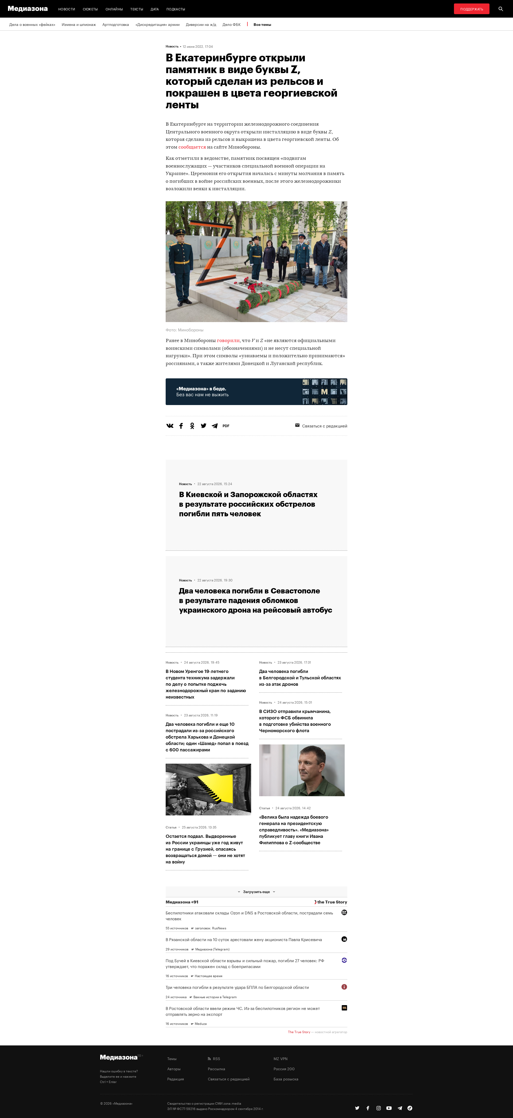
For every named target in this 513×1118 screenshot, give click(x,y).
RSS (215, 1058)
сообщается (192, 147)
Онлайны (114, 8)
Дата (155, 8)
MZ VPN (280, 1058)
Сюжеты (90, 8)
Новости (66, 8)
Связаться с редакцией (324, 425)
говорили (228, 341)
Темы (172, 1058)
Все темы (262, 24)
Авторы (174, 1068)
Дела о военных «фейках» (32, 24)
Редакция (175, 1078)
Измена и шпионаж (79, 24)
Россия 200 (284, 1068)
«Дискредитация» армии (157, 24)
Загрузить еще (256, 891)
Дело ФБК (232, 24)
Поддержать (471, 8)
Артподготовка (115, 24)
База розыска (286, 1078)
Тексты (136, 8)
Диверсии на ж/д (201, 24)
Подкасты (175, 8)
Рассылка (216, 1068)
